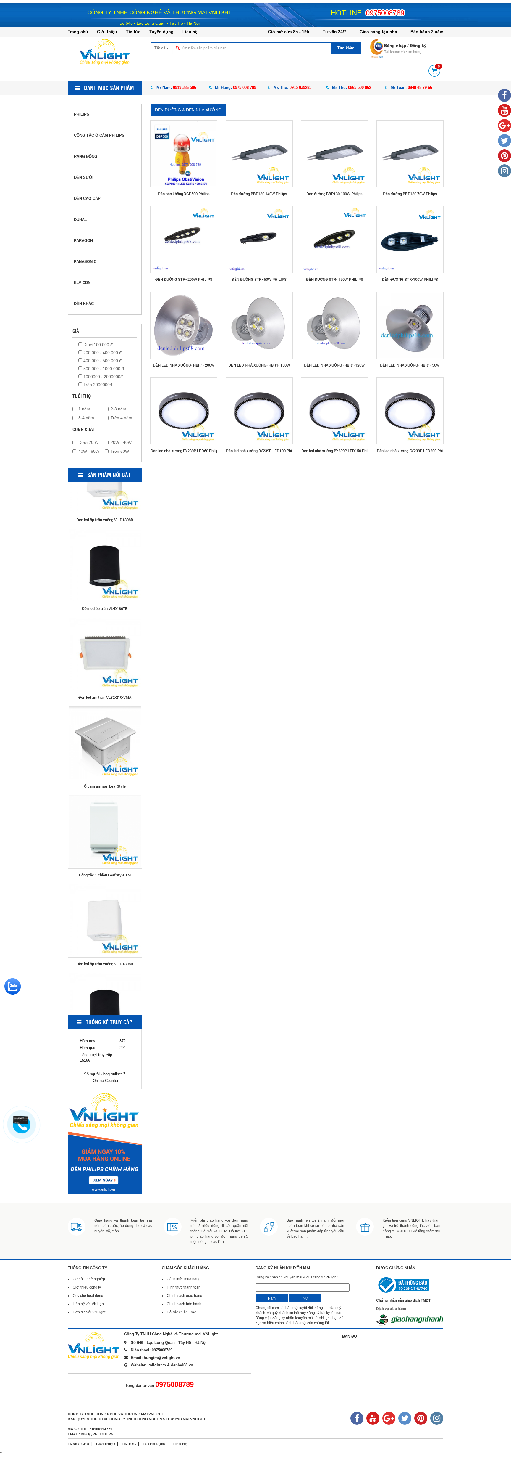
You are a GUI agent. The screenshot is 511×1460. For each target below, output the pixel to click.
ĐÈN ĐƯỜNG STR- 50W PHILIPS (259, 279)
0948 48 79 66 (420, 87)
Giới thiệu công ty (87, 1287)
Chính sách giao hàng (184, 1296)
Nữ (305, 1298)
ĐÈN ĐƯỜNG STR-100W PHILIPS (410, 279)
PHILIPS (81, 114)
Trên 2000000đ (97, 384)
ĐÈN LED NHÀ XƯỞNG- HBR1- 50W (410, 365)
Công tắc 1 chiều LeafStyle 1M (105, 751)
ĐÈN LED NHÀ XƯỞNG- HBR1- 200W (184, 365)
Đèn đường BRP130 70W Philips (410, 193)
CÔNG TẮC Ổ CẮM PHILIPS (99, 135)
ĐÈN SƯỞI (83, 177)
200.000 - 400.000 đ (102, 352)
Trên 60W (120, 451)
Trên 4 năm (121, 417)
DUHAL (80, 219)
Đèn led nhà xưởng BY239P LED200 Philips (410, 450)
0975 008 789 (244, 87)
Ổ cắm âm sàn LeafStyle (105, 662)
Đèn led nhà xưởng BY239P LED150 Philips (334, 450)
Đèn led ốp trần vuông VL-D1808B (104, 840)
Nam (272, 1298)
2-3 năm (118, 409)
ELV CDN (82, 282)
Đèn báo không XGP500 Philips (184, 193)
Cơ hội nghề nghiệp (89, 1279)
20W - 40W (121, 442)
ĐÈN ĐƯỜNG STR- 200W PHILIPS (183, 279)
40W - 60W (88, 451)
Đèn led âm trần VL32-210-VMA (104, 573)
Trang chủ (78, 31)
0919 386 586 (184, 87)
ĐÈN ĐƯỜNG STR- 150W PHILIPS (334, 279)
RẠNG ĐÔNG (85, 156)
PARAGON (83, 240)
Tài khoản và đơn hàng (402, 52)
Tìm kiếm (346, 48)
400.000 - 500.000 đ (102, 360)
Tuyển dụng (161, 31)
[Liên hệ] (20, 1120)
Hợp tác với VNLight (89, 1312)
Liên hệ (190, 31)
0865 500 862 (359, 87)
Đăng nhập (395, 45)
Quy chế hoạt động (88, 1296)
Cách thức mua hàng (183, 1279)
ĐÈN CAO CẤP (87, 198)
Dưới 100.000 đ (97, 344)
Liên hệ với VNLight (89, 1304)
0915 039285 (300, 87)
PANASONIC (85, 261)
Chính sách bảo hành (184, 1304)
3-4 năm (86, 417)
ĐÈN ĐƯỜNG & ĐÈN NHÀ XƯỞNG (188, 109)
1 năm (84, 409)
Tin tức (133, 31)
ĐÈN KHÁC (84, 303)
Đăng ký (418, 45)
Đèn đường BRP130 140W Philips (259, 193)
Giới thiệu (107, 31)
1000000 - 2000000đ (102, 376)
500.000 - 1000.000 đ (103, 368)
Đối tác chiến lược (181, 1312)
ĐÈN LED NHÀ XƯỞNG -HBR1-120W (334, 365)
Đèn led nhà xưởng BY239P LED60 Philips (184, 450)
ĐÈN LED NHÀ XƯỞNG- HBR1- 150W (259, 365)
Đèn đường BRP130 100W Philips (334, 193)
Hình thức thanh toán (183, 1287)
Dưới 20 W (88, 442)
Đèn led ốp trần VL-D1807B (104, 485)
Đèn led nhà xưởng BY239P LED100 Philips (259, 450)
